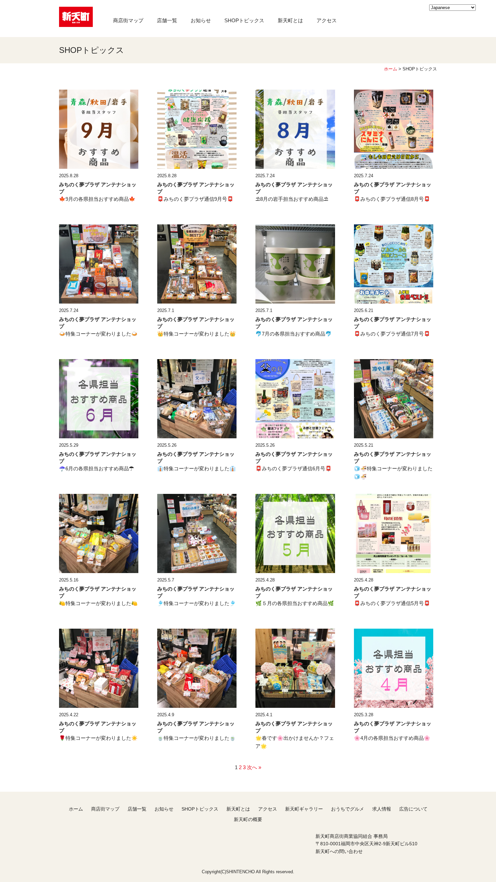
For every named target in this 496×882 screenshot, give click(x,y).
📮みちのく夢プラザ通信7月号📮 (392, 334)
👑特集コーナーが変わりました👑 (196, 334)
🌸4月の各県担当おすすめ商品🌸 (392, 738)
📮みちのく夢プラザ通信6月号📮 (293, 468)
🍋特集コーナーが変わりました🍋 (98, 603)
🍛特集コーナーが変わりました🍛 (98, 334)
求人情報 (381, 809)
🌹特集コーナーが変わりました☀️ (98, 738)
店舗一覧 (167, 20)
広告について (413, 809)
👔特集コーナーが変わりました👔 (196, 468)
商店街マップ (128, 20)
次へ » (254, 767)
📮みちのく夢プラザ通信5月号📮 (392, 603)
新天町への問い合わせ (339, 851)
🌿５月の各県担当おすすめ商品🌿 (294, 603)
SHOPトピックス (244, 20)
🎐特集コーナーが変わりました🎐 (196, 603)
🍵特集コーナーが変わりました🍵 (196, 738)
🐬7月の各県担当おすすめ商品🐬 (293, 334)
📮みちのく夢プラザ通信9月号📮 (195, 199)
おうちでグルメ (347, 809)
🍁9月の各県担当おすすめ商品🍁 (97, 199)
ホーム (390, 68)
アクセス (326, 20)
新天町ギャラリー (304, 809)
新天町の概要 (248, 819)
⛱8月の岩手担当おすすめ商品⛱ (291, 199)
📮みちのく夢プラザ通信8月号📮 (392, 199)
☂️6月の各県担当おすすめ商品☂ (96, 468)
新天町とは (290, 20)
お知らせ (201, 20)
